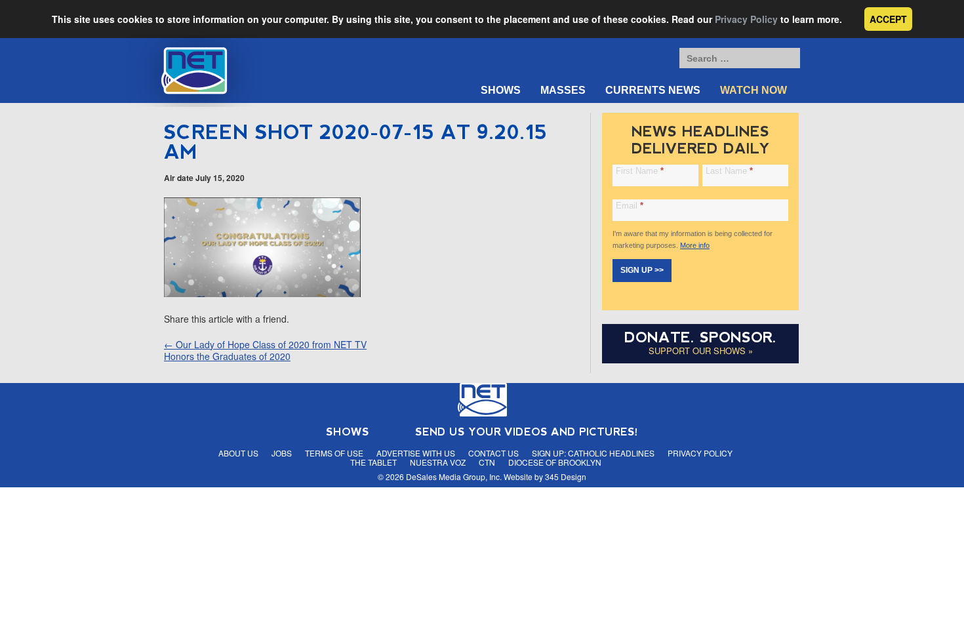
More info (695, 245)
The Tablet (373, 462)
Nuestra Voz (438, 462)
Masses (563, 90)
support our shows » (701, 350)
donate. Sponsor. (700, 337)
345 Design (565, 476)
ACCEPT (888, 19)
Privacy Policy (746, 19)
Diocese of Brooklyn (554, 462)
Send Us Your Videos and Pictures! (526, 431)
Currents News (652, 90)
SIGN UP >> (642, 270)
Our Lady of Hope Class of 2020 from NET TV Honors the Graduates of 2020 (265, 350)
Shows (501, 90)
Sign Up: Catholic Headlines (593, 452)
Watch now (753, 90)
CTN (487, 462)
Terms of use (334, 452)
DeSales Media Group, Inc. (454, 476)
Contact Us (493, 452)
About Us (238, 452)
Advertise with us (415, 452)
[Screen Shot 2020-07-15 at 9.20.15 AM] (262, 293)
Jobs (281, 452)
